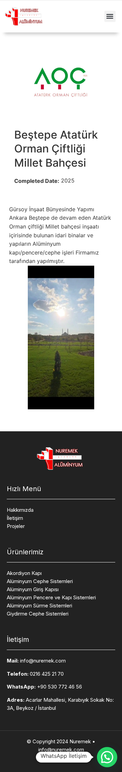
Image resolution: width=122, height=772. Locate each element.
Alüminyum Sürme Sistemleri (39, 605)
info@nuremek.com (43, 660)
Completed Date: (36, 180)
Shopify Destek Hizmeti (61, 757)
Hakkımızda (20, 510)
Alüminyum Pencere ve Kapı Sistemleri (51, 597)
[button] (110, 16)
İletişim (15, 518)
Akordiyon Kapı (24, 573)
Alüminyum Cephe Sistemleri (40, 581)
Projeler (16, 526)
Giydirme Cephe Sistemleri (37, 613)
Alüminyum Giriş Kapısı (33, 589)
